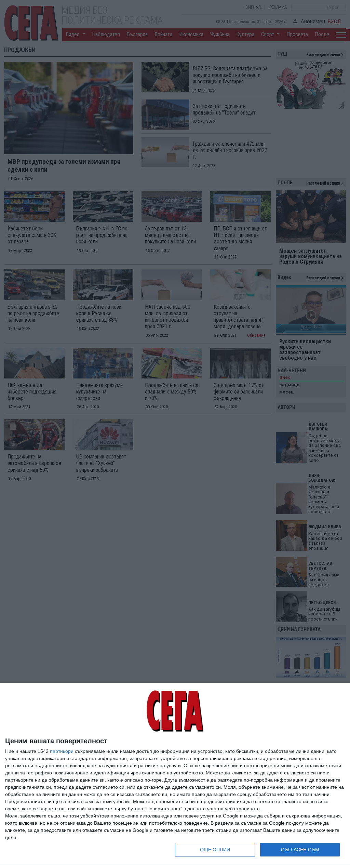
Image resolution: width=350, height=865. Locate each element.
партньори (61, 751)
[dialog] (175, 774)
